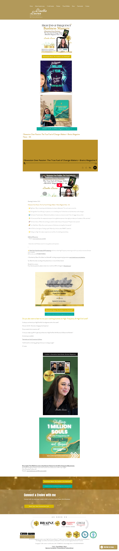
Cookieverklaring (69, 548)
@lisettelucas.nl (67, 266)
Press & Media (59, 546)
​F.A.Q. (53, 546)
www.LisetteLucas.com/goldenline (77, 257)
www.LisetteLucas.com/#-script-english (56, 467)
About (65, 546)
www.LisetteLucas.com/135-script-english (36, 471)
